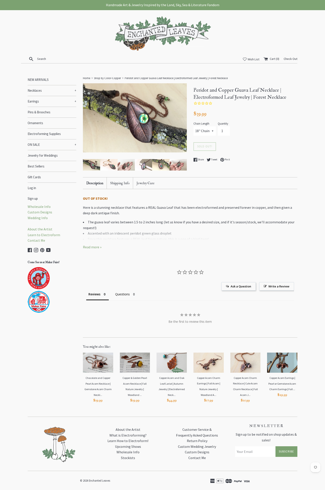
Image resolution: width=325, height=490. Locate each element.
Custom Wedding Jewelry (197, 446)
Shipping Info (120, 183)
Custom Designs (40, 212)
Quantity (223, 123)
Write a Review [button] (278, 286)
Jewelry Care (145, 183)
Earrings (52, 101)
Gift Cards (34, 177)
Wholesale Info (39, 206)
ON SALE (52, 144)
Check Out (290, 59)
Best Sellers (36, 166)
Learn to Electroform (44, 235)
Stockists (128, 458)
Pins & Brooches (39, 112)
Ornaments (35, 123)
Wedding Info (38, 218)
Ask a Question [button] (241, 286)
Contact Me (36, 240)
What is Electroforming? (128, 435)
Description (94, 183)
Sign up (33, 198)
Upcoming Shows (128, 446)
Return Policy (197, 441)
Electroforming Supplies (44, 134)
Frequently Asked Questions (197, 435)
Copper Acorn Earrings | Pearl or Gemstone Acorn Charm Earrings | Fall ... (282, 383)
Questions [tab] (122, 294)
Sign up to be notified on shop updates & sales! (266, 437)
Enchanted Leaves (99, 480)
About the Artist (40, 229)
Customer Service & (197, 429)
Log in (32, 188)
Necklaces (52, 90)
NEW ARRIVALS (38, 80)
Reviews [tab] (94, 294)
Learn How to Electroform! (127, 441)
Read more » (92, 247)
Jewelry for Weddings (43, 155)
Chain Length (201, 123)
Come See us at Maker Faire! (43, 262)
